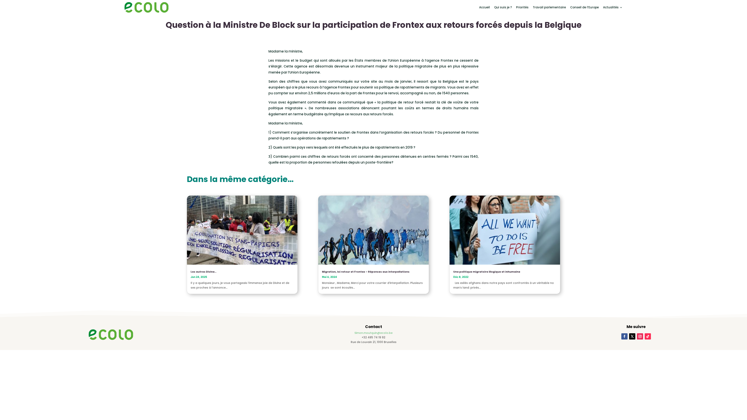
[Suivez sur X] (632, 336)
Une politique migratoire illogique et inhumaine (486, 272)
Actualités (611, 7)
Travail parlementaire (549, 7)
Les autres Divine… (204, 272)
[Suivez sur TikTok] (648, 336)
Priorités (522, 7)
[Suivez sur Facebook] (624, 336)
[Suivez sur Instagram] (640, 336)
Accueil (484, 7)
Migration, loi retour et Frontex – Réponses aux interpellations (365, 272)
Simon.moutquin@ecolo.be (373, 333)
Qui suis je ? (503, 7)
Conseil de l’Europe (584, 7)
